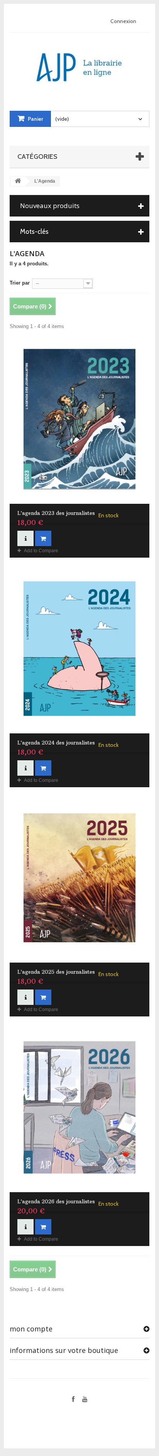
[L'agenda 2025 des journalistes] (79, 878)
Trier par (20, 283)
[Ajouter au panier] (43, 538)
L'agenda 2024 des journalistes (56, 743)
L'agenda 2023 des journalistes (56, 513)
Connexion (123, 21)
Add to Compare (41, 550)
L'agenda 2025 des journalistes (56, 972)
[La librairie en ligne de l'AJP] (79, 64)
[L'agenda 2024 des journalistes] (79, 648)
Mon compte (31, 1328)
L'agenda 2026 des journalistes (56, 1201)
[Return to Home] (17, 181)
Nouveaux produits (50, 205)
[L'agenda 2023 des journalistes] (79, 419)
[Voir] (25, 538)
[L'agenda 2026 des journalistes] (79, 1107)
